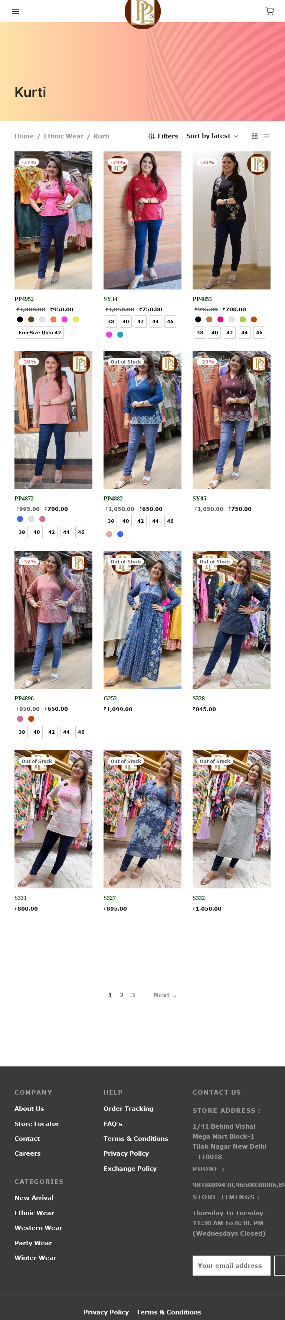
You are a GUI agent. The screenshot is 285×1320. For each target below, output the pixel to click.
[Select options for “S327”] (142, 871)
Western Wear (38, 1227)
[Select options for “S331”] (53, 871)
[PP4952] (53, 220)
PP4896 (24, 698)
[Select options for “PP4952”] (53, 272)
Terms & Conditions (136, 1138)
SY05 (199, 499)
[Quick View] (70, 272)
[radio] (20, 319)
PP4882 (113, 499)
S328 (199, 698)
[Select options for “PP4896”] (53, 671)
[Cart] (269, 11)
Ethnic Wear (63, 136)
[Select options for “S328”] (231, 671)
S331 (20, 898)
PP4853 (202, 299)
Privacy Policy (126, 1153)
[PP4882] (142, 420)
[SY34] (142, 220)
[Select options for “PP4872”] (53, 471)
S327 (110, 898)
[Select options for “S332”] (231, 871)
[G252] (142, 620)
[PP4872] (53, 420)
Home (24, 136)
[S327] (142, 819)
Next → (165, 995)
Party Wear (33, 1243)
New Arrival (33, 1198)
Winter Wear (35, 1257)
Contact (27, 1138)
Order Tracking (128, 1108)
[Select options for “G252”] (142, 671)
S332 (199, 898)
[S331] (53, 819)
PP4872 (24, 499)
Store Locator (36, 1123)
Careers (27, 1153)
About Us (29, 1108)
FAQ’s (113, 1123)
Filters (168, 136)
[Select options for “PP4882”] (142, 471)
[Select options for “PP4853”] (231, 272)
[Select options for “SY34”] (142, 272)
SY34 (110, 299)
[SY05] (232, 420)
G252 (110, 698)
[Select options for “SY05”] (231, 471)
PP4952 (24, 299)
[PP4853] (232, 220)
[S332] (232, 819)
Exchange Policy (130, 1168)
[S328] (232, 620)
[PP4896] (53, 620)
